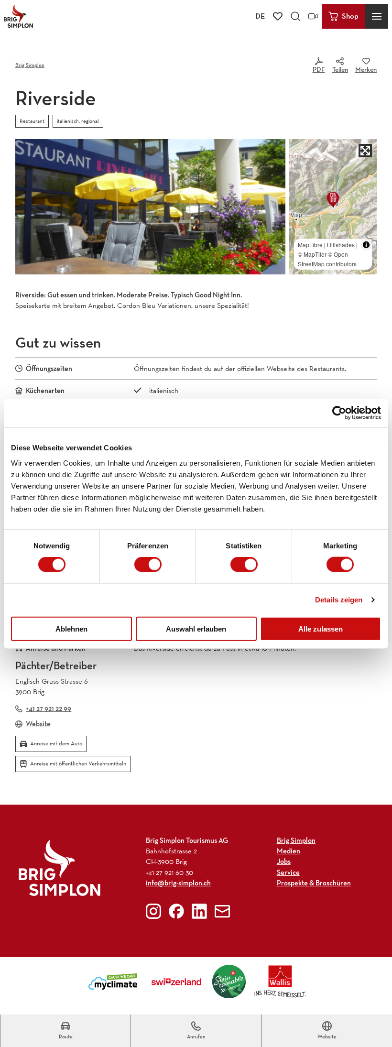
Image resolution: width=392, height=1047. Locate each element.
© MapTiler (312, 254)
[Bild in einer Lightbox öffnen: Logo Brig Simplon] (59, 867)
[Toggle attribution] (366, 245)
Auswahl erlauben (196, 628)
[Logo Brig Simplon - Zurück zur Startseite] (18, 16)
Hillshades (341, 244)
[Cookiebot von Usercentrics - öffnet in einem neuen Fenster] (339, 413)
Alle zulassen (320, 628)
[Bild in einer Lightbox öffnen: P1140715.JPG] (150, 207)
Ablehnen (71, 628)
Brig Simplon (29, 65)
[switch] (148, 564)
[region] (333, 207)
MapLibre (310, 244)
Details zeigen (338, 600)
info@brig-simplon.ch (178, 882)
